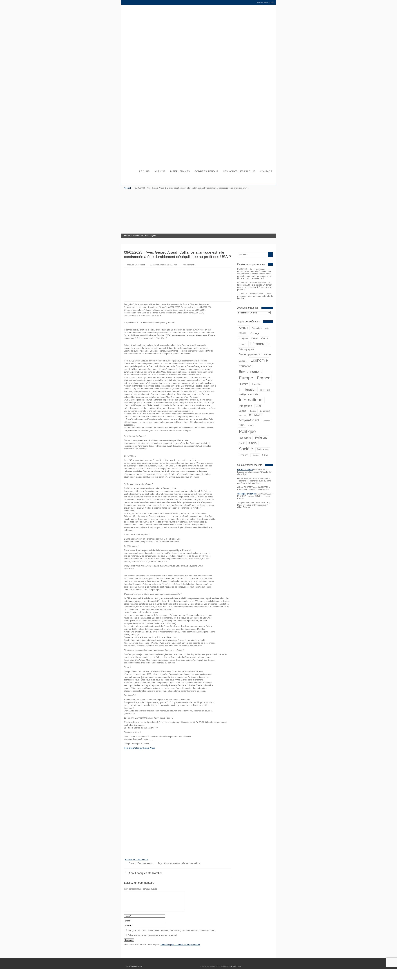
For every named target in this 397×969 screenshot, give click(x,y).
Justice (243, 410)
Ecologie (243, 361)
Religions (261, 437)
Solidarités (263, 449)
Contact (266, 172)
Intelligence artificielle (248, 394)
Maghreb (242, 415)
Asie (267, 328)
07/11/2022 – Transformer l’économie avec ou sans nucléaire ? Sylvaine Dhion (254, 480)
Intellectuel (265, 390)
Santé (242, 443)
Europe (246, 378)
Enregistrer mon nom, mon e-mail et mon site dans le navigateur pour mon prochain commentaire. (172, 930)
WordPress (236, 966)
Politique (247, 431)
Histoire (243, 384)
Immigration (247, 389)
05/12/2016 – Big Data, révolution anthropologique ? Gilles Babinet (253, 504)
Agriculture (257, 328)
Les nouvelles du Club (239, 172)
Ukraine (255, 455)
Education (245, 366)
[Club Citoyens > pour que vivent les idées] (198, 163)
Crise (254, 338)
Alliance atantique (172, 863)
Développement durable (255, 354)
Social (253, 443)
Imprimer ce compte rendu (136, 859)
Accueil (127, 188)
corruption (243, 338)
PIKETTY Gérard (245, 469)
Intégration (245, 405)
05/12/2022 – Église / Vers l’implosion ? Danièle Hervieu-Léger (254, 471)
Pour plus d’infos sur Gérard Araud (139, 748)
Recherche (245, 437)
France (263, 378)
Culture (264, 338)
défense (242, 344)
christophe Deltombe (246, 494)
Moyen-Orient (249, 420)
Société (246, 449)
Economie (259, 360)
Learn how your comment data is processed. (180, 944)
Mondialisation (255, 415)
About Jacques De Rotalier (145, 873)
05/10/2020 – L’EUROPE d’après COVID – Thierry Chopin (255, 496)
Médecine (266, 421)
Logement (265, 411)
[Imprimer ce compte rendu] (177, 857)
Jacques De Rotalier (136, 265)
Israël (258, 406)
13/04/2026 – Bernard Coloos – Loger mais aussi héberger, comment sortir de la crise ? (255, 296)
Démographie (246, 349)
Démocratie (260, 344)
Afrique (243, 327)
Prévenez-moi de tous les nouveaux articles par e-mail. (152, 935)
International (251, 399)
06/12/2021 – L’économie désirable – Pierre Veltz (253, 488)
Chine (243, 333)
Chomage (254, 333)
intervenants (180, 172)
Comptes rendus (206, 172)
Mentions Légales (134, 966)
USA (265, 455)
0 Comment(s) (189, 265)
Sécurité (243, 455)
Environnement (250, 372)
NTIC (242, 425)
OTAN (251, 425)
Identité (256, 384)
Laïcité (253, 411)
